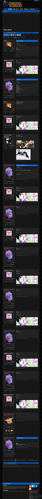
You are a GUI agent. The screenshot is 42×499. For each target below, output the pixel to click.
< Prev (8, 37)
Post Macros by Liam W (33, 492)
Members (26, 9)
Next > (24, 37)
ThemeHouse (31, 495)
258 (12, 51)
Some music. (18, 148)
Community (32, 9)
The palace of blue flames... (10, 69)
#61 (37, 56)
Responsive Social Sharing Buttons (33, 497)
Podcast (19, 491)
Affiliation (25, 491)
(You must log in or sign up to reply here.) (33, 460)
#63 (37, 95)
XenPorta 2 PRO (5, 464)
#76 (37, 368)
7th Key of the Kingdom (17, 31)
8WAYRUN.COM (15, 464)
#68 (37, 202)
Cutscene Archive (7, 491)
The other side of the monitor (10, 95)
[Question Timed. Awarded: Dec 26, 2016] (11, 430)
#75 (37, 338)
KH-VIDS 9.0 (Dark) (6, 483)
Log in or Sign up (36, 0)
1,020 (12, 97)
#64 (37, 109)
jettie (5, 40)
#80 (37, 447)
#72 (37, 285)
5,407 (12, 433)
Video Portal (16, 9)
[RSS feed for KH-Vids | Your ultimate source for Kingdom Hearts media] (30, 489)
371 (12, 71)
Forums (10, 9)
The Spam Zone (9, 31)
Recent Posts (5, 11)
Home (5, 9)
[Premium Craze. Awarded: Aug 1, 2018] (6, 430)
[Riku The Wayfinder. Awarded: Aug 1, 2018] (9, 430)
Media (21, 9)
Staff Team (21, 491)
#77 (37, 379)
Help (38, 483)
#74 (37, 326)
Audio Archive (12, 491)
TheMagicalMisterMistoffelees (20, 95)
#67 (37, 179)
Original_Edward (8, 60)
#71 (37, 255)
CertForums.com (31, 498)
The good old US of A (11, 145)
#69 (37, 213)
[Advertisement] (21, 21)
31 (12, 147)
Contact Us (33, 483)
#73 (37, 296)
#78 (37, 409)
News (3, 491)
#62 (37, 75)
